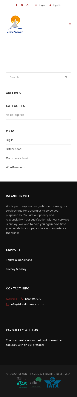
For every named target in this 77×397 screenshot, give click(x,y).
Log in (9, 140)
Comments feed (17, 158)
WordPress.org (15, 167)
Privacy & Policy (16, 269)
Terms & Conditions (19, 260)
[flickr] (22, 5)
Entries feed (13, 149)
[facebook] (16, 5)
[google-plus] (28, 5)
